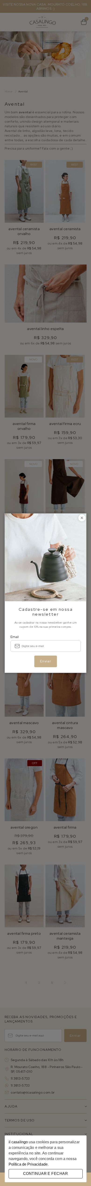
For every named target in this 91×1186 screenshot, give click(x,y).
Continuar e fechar (45, 1174)
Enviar (45, 661)
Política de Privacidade (28, 1164)
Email (14, 637)
